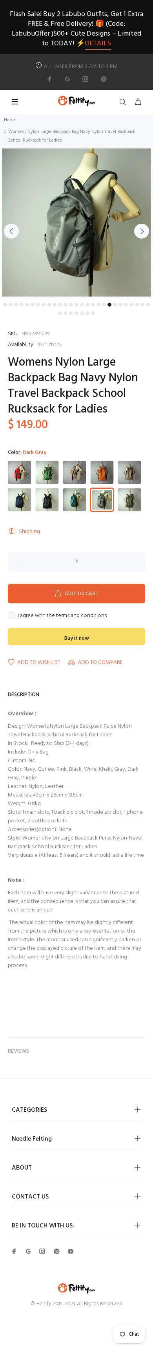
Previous (11, 231)
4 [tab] (22, 305)
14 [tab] (76, 305)
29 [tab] (65, 313)
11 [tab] (60, 305)
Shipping (29, 531)
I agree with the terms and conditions (62, 616)
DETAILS (98, 43)
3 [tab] (16, 305)
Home (10, 120)
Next (141, 231)
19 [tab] (104, 305)
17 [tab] (93, 305)
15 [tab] (82, 305)
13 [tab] (71, 305)
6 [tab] (33, 305)
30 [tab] (71, 313)
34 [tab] (93, 313)
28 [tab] (60, 313)
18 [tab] (98, 305)
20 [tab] (109, 305)
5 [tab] (27, 305)
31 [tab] (76, 313)
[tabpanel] (76, 222)
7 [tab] (38, 305)
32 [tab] (82, 313)
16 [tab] (87, 305)
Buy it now (76, 638)
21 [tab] (115, 305)
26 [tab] (142, 305)
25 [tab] (137, 305)
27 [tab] (148, 305)
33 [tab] (87, 313)
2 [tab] (11, 305)
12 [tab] (65, 305)
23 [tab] (126, 305)
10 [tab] (54, 305)
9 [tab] (49, 305)
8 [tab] (44, 305)
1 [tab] (5, 305)
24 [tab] (131, 305)
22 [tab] (120, 305)
